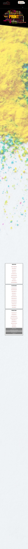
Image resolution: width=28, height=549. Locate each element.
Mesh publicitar (13, 293)
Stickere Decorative (13, 275)
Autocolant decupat (13, 289)
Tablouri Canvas (14, 280)
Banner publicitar (14, 291)
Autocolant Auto (14, 314)
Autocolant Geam (14, 312)
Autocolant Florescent (13, 316)
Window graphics (14, 319)
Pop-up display (13, 270)
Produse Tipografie (13, 266)
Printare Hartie (13, 326)
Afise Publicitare (14, 321)
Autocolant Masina (13, 296)
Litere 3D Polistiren (13, 301)
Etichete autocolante (13, 323)
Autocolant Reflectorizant (13, 318)
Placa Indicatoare (14, 273)
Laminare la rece (14, 303)
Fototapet (13, 278)
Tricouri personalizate (13, 282)
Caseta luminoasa (13, 298)
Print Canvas (13, 325)
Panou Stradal (13, 307)
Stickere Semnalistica (13, 277)
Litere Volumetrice (13, 300)
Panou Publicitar (14, 305)
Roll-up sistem (13, 268)
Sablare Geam (13, 271)
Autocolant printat (13, 288)
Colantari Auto (13, 294)
